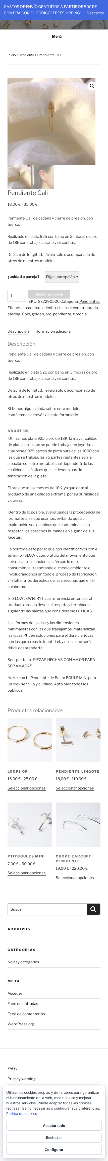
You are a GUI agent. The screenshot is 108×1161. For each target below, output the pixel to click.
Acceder (15, 993)
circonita (76, 308)
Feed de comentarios (26, 1014)
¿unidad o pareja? (23, 276)
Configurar (54, 1149)
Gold (26, 314)
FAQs (12, 1068)
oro (48, 314)
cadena (32, 308)
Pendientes (27, 55)
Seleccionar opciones (27, 788)
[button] (92, 86)
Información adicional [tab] (52, 331)
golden (38, 314)
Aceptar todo (54, 1125)
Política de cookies (21, 1113)
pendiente (62, 314)
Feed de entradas (23, 1003)
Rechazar (54, 1137)
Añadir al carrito (49, 294)
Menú (57, 36)
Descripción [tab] (18, 331)
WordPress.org (21, 1024)
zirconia (80, 314)
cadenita (48, 308)
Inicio (12, 55)
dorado (91, 308)
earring (14, 314)
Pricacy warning (22, 1079)
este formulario (64, 415)
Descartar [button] (95, 13)
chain (62, 308)
